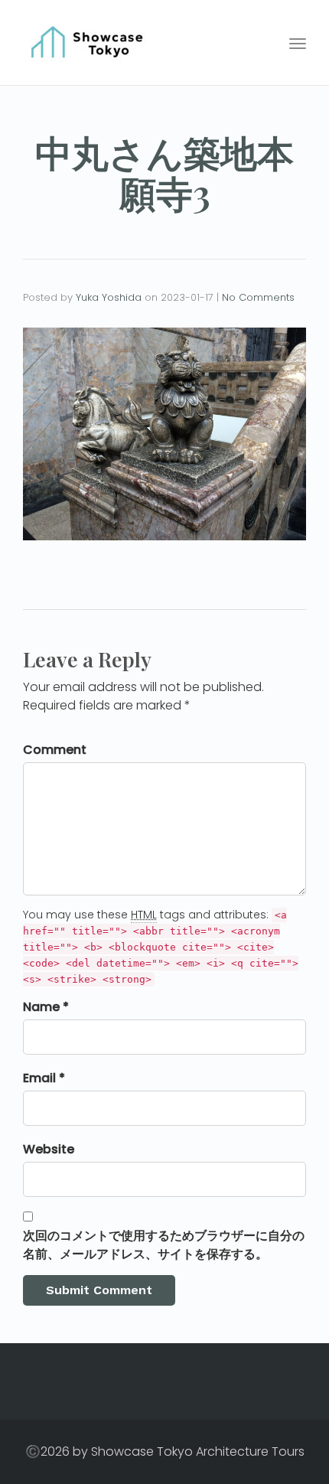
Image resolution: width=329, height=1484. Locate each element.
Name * (46, 1007)
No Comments (258, 297)
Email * (44, 1078)
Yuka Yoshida (109, 297)
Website (48, 1149)
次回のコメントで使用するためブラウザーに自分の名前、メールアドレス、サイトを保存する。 (164, 1245)
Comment (54, 749)
